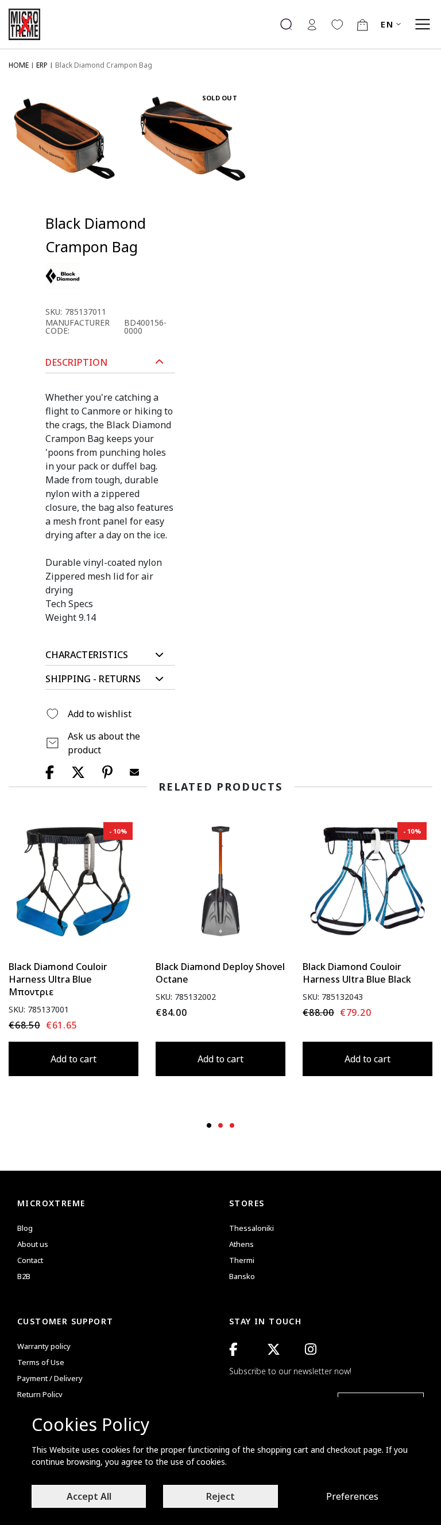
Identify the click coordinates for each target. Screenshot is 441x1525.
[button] (110, 362)
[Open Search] (286, 24)
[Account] (312, 24)
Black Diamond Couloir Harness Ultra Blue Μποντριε (58, 979)
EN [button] (387, 24)
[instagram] (310, 1349)
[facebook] (233, 1349)
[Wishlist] (337, 24)
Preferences (352, 1496)
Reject (220, 1496)
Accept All (89, 1496)
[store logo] (29, 24)
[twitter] (273, 1349)
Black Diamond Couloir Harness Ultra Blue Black (357, 973)
